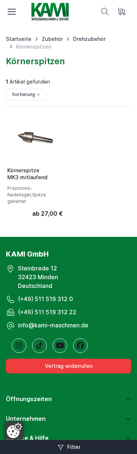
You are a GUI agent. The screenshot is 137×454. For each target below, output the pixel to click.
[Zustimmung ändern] (14, 430)
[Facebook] (80, 345)
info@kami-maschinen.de (53, 325)
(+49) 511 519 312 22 (47, 312)
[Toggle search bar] (105, 11)
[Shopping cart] (122, 11)
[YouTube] (60, 345)
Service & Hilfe (27, 438)
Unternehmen (26, 418)
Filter (73, 447)
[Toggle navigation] (11, 11)
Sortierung (23, 94)
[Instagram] (19, 345)
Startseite (18, 39)
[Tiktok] (39, 345)
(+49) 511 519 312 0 (45, 299)
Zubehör (52, 39)
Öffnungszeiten (29, 399)
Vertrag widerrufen (68, 366)
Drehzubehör (89, 39)
